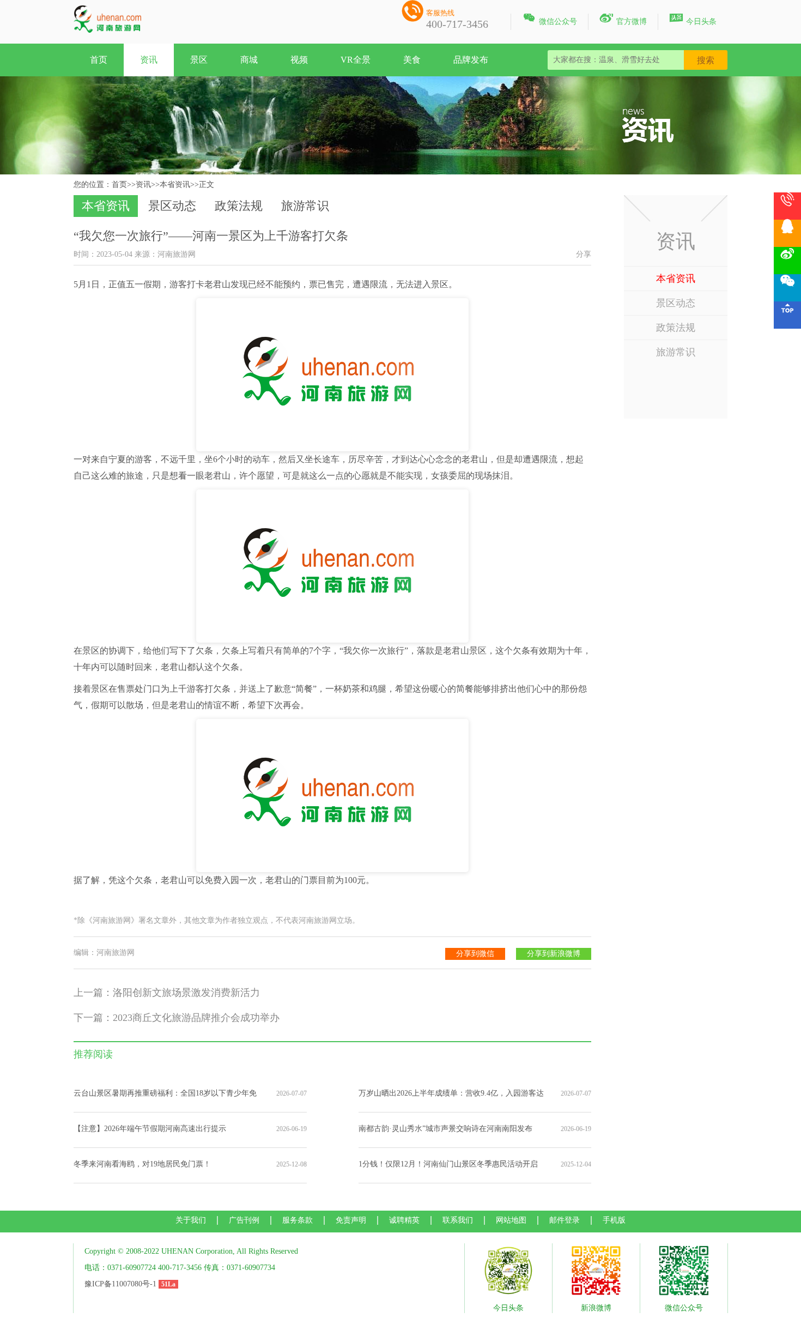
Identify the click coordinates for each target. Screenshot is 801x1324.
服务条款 (297, 1220)
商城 (249, 59)
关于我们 (190, 1220)
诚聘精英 (404, 1220)
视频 (299, 59)
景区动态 (172, 206)
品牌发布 (470, 59)
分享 (583, 254)
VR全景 (356, 59)
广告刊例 (244, 1220)
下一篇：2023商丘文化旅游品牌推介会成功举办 (177, 1017)
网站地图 (511, 1220)
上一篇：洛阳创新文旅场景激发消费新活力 (167, 992)
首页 (98, 59)
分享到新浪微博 (553, 954)
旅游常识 (305, 206)
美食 (412, 59)
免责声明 (351, 1220)
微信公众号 (549, 20)
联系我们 (457, 1220)
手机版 (614, 1220)
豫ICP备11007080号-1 (120, 1284)
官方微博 (623, 20)
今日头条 (693, 20)
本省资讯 (175, 184)
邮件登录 (564, 1220)
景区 (199, 59)
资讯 (148, 59)
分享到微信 (475, 954)
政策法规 (239, 206)
